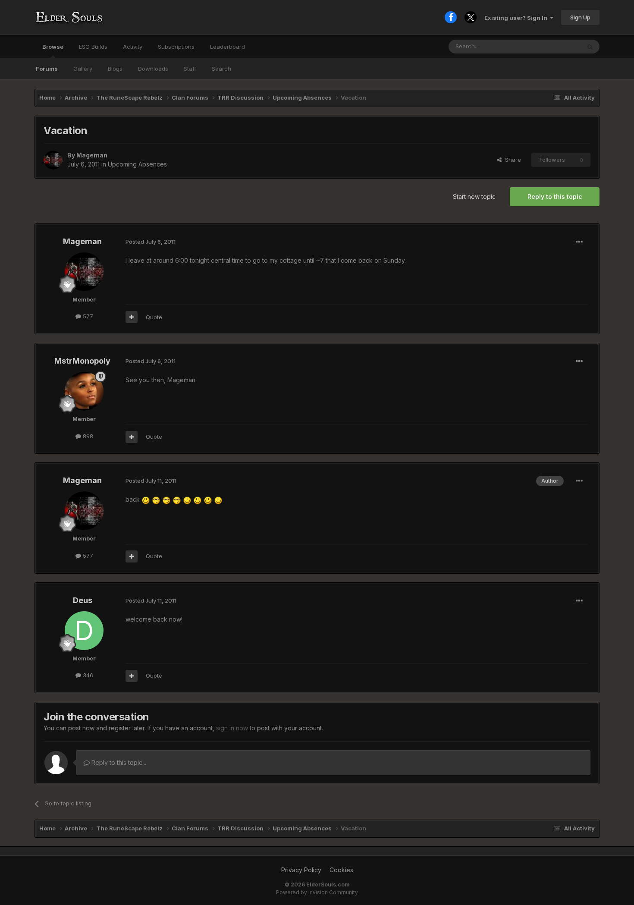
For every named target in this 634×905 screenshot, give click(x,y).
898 (87, 436)
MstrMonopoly (82, 360)
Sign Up (580, 17)
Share (511, 159)
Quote (154, 317)
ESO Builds (93, 46)
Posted (151, 241)
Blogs (115, 68)
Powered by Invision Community (317, 892)
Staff (190, 68)
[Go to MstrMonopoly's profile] (84, 391)
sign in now (232, 728)
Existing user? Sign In (517, 17)
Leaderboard (227, 46)
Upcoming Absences (137, 164)
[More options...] (579, 242)
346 (87, 675)
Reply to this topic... (118, 762)
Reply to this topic (554, 196)
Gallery (82, 68)
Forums (47, 68)
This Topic (555, 46)
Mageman (91, 155)
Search (221, 68)
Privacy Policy (301, 870)
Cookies (341, 870)
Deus (82, 600)
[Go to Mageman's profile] (53, 160)
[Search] (590, 46)
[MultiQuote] (132, 317)
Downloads (153, 68)
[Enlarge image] (145, 499)
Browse (52, 46)
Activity (132, 46)
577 (87, 316)
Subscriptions (176, 46)
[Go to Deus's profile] (84, 630)
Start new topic (474, 196)
